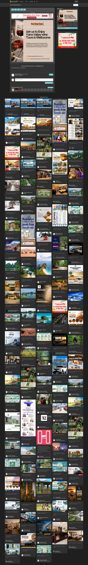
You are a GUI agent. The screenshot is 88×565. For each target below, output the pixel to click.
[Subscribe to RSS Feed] (34, 1)
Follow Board (50, 87)
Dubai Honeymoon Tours (28, 344)
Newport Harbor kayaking (12, 114)
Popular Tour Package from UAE (29, 157)
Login (76, 1)
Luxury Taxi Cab (58, 381)
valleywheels (10, 352)
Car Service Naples (27, 555)
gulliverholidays (27, 156)
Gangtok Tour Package (75, 203)
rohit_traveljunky (43, 281)
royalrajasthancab (11, 142)
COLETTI (72, 147)
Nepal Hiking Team (58, 233)
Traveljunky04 (10, 217)
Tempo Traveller (11, 143)
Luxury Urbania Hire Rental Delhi (14, 310)
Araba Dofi (10, 177)
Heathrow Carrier (74, 483)
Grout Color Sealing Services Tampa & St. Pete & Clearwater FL (19, 438)
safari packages (27, 509)
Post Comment (49, 82)
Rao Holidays (57, 519)
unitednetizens (26, 175)
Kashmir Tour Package (44, 392)
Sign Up (75, 5)
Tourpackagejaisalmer (28, 138)
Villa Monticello (42, 187)
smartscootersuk (43, 426)
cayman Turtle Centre (59, 420)
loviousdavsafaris (43, 166)
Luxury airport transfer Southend (77, 262)
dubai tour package (74, 222)
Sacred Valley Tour (11, 258)
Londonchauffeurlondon (59, 352)
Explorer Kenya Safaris (75, 289)
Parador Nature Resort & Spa (60, 498)
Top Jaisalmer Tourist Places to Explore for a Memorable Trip (51, 229)
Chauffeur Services (74, 484)
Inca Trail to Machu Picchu (60, 258)
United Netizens (27, 176)
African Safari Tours (43, 167)
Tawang (41, 374)
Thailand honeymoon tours (45, 348)
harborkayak (10, 113)
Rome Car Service (27, 530)
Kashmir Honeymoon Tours (13, 329)
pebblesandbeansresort (28, 192)
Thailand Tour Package (75, 240)
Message (31, 1)
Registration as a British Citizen (61, 149)
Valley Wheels (10, 353)
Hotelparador (57, 497)
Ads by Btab (32, 12)
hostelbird (41, 456)
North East (26, 286)
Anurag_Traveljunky (74, 165)
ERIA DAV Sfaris (74, 351)
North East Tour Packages (28, 211)
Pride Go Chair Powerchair (44, 427)
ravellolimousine (43, 542)
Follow (51, 74)
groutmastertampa (43, 310)
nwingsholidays (27, 285)
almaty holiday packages (12, 218)
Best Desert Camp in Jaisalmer (45, 135)
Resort (25, 193)
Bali (40, 282)
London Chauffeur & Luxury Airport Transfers (63, 353)
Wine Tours (20, 87)
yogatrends (10, 371)
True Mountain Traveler (59, 257)
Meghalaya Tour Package (75, 166)
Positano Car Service (43, 543)
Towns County (26, 443)
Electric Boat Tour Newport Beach (30, 114)
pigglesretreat (10, 237)
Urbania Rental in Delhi (12, 311)
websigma (57, 181)
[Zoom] (21, 10)
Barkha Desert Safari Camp (44, 134)
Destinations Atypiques (75, 115)
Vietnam (57, 277)
